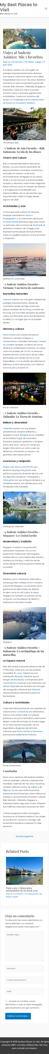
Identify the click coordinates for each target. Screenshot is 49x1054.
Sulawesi (36, 689)
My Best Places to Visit (18, 7)
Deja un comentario (13, 62)
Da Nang (26, 309)
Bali (4, 163)
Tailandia (7, 428)
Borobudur (19, 679)
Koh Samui (15, 467)
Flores (19, 731)
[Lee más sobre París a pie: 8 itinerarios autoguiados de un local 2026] (24, 870)
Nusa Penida (12, 222)
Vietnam (7, 299)
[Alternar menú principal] (46, 8)
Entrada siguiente (24, 836)
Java (19, 673)
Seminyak (37, 225)
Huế (17, 354)
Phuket (6, 467)
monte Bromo (10, 683)
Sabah (34, 787)
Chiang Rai (8, 480)
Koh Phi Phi (28, 467)
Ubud (28, 215)
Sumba (26, 731)
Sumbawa (38, 731)
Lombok (21, 711)
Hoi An (32, 358)
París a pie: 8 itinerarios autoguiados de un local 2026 (22, 889)
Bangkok (24, 435)
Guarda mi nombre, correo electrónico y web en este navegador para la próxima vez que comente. (23, 1004)
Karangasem (9, 218)
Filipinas (7, 790)
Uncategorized (31, 894)
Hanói (6, 334)
